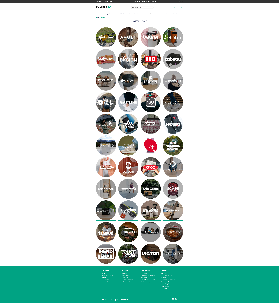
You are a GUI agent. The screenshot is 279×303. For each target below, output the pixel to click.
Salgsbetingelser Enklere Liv (168, 279)
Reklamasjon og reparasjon (148, 275)
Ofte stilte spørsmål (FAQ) (148, 279)
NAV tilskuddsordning (127, 279)
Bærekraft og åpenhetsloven (168, 284)
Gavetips (176, 14)
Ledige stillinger (165, 286)
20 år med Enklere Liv (166, 275)
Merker (152, 14)
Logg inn (181, 1)
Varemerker (164, 288)
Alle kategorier (106, 14)
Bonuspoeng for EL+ (107, 275)
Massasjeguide (125, 275)
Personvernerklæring (166, 281)
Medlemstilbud (119, 14)
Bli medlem (104, 277)
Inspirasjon (167, 14)
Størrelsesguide (125, 277)
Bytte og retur (144, 273)
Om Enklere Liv (165, 273)
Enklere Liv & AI (125, 281)
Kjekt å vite (124, 273)
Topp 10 (159, 14)
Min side (104, 273)
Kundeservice (99, 1)
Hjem (98, 17)
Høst (135, 14)
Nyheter (128, 14)
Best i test (144, 14)
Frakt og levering (108, 1)
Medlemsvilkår (105, 279)
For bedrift (163, 277)
